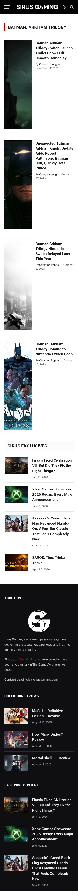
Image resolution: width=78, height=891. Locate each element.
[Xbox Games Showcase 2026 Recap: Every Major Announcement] (16, 494)
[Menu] (7, 7)
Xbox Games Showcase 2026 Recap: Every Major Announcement (53, 494)
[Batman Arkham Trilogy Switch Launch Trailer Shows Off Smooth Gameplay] (18, 84)
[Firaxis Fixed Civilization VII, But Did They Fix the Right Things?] (16, 465)
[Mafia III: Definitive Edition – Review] (16, 716)
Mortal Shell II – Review (51, 758)
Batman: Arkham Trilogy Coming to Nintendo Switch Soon (54, 349)
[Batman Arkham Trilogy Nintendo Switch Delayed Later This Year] (18, 285)
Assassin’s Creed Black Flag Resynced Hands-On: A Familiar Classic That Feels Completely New (51, 528)
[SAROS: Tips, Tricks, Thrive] (16, 562)
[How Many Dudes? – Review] (16, 739)
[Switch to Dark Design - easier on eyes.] (64, 7)
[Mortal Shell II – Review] (16, 763)
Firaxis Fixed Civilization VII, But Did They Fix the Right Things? (52, 465)
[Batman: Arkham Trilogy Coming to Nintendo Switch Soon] (18, 385)
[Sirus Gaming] (37, 7)
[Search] (71, 7)
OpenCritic (26, 659)
